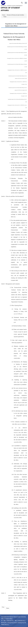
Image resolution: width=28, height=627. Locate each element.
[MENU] (26, 3)
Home (3, 15)
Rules (5, 16)
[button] (22, 3)
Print (3, 607)
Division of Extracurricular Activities (15, 15)
